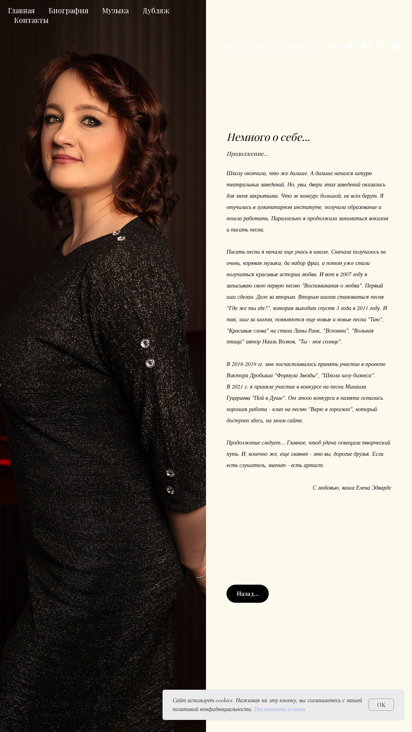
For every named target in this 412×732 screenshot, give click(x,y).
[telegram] (350, 45)
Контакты (31, 20)
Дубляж (155, 10)
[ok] (381, 45)
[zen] (397, 45)
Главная (21, 10)
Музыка (115, 10)
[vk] (334, 45)
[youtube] (365, 45)
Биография (69, 10)
